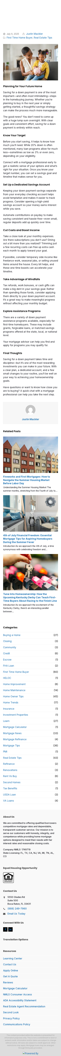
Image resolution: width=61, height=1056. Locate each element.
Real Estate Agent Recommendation (24, 1006)
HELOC (7, 678)
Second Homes (11, 782)
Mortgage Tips (11, 745)
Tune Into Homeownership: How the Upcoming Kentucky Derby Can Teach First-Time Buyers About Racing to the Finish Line (30, 597)
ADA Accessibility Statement (19, 1000)
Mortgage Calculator (15, 727)
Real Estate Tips (43, 37)
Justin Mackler (34, 33)
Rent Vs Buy (10, 776)
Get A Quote (10, 976)
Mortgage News (12, 733)
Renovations (10, 770)
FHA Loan (8, 665)
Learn (6, 721)
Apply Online (10, 970)
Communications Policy (16, 1024)
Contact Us (9, 964)
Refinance (9, 763)
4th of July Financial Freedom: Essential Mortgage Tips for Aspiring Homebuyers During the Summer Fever (27, 539)
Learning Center (12, 958)
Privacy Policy (11, 1018)
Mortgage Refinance (15, 739)
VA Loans (8, 800)
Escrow (7, 659)
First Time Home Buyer (19, 37)
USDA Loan (9, 794)
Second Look (11, 1012)
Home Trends (10, 702)
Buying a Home (11, 635)
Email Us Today (16, 913)
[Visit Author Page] (30, 409)
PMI (5, 751)
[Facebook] (5, 929)
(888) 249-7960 (17, 908)
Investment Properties (15, 714)
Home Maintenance (14, 690)
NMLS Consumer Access (17, 994)
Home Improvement (14, 684)
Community (9, 647)
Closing (7, 641)
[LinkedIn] (10, 929)
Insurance (8, 708)
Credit (6, 653)
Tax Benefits (10, 788)
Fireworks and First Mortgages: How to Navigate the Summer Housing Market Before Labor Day (26, 480)
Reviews (8, 982)
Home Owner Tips (13, 696)
